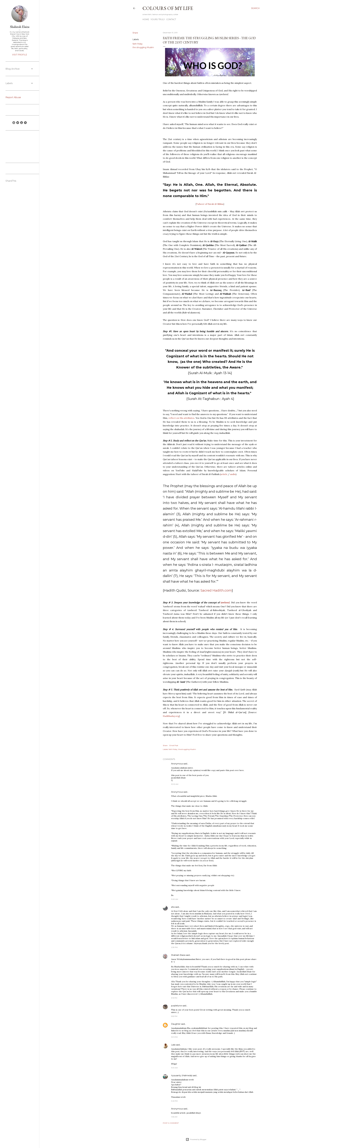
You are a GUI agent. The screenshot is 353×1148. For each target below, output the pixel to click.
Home (145, 19)
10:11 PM (174, 1037)
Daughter (175, 1024)
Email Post (173, 745)
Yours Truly (158, 19)
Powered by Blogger (198, 1139)
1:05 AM (174, 1117)
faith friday (138, 44)
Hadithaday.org (171, 716)
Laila (173, 1045)
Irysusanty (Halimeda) (181, 1075)
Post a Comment (171, 1123)
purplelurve (176, 1005)
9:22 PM (174, 1101)
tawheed (224, 602)
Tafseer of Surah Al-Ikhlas (210, 204)
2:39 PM (174, 947)
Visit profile (19, 54)
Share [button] (135, 33)
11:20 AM (174, 899)
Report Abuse (13, 97)
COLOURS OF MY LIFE (167, 8)
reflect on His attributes (181, 418)
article (223, 474)
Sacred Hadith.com (216, 590)
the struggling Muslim (143, 47)
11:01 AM (174, 1068)
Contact (171, 19)
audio (233, 474)
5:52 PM (174, 1016)
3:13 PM (174, 998)
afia (173, 907)
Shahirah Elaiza (178, 955)
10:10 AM (174, 784)
